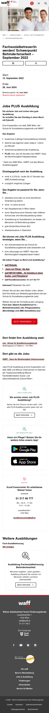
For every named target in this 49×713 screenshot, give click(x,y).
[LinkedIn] (35, 645)
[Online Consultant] (32, 3)
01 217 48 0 (24, 623)
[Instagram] (28, 645)
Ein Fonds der (24, 630)
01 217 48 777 (24, 498)
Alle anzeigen (8, 546)
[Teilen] (35, 63)
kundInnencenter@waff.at (24, 517)
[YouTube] (21, 645)
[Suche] (45, 3)
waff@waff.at (24, 620)
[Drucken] (13, 63)
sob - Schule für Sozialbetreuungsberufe (20, 343)
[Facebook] (13, 645)
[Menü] (38, 3)
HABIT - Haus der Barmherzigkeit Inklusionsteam (23, 359)
